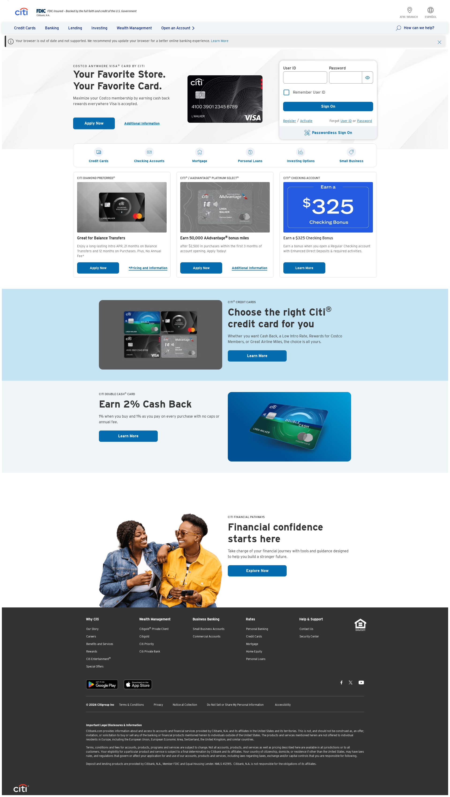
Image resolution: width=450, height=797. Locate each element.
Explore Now (266, 570)
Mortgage (252, 644)
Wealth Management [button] (134, 28)
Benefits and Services (99, 644)
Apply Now (99, 124)
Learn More (220, 41)
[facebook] (341, 682)
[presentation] (82, 15)
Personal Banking (257, 629)
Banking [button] (52, 28)
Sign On (328, 106)
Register (289, 121)
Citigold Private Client (154, 629)
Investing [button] (99, 28)
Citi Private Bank (149, 651)
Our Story (92, 629)
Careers (91, 636)
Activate (306, 121)
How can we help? (419, 28)
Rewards (91, 651)
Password (364, 121)
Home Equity (254, 651)
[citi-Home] (21, 12)
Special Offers (95, 666)
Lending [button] (75, 28)
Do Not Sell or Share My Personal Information (235, 704)
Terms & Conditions (131, 704)
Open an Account (175, 28)
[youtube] (361, 682)
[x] (350, 682)
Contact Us (306, 629)
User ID (346, 121)
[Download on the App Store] (138, 684)
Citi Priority (146, 644)
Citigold (144, 636)
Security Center (309, 636)
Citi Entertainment (98, 659)
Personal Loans (256, 659)
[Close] (439, 42)
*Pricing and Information (148, 268)
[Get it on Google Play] (102, 684)
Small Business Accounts (209, 629)
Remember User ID (309, 92)
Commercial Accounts (207, 636)
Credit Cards (254, 636)
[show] (367, 77)
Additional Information (143, 123)
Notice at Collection (185, 704)
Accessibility (283, 704)
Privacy (158, 704)
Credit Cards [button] (25, 28)
